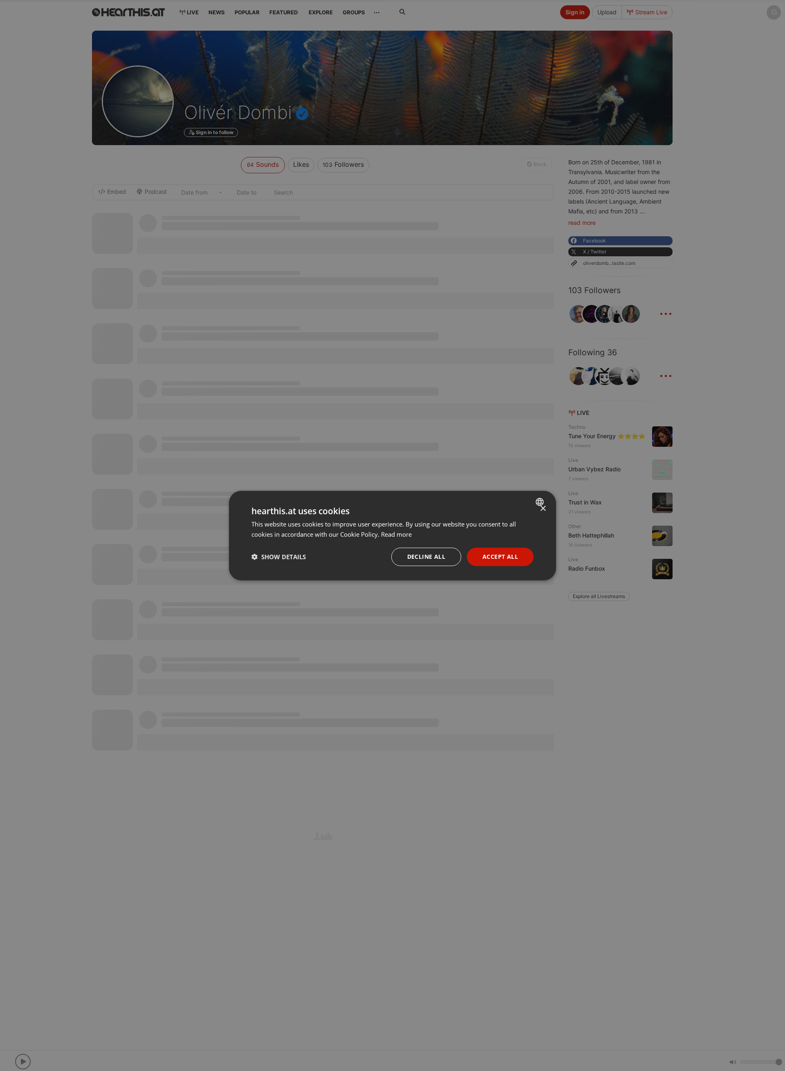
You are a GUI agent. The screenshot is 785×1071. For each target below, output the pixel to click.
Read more (396, 534)
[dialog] (392, 535)
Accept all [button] (500, 556)
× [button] (543, 509)
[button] (278, 556)
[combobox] (541, 502)
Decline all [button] (426, 556)
